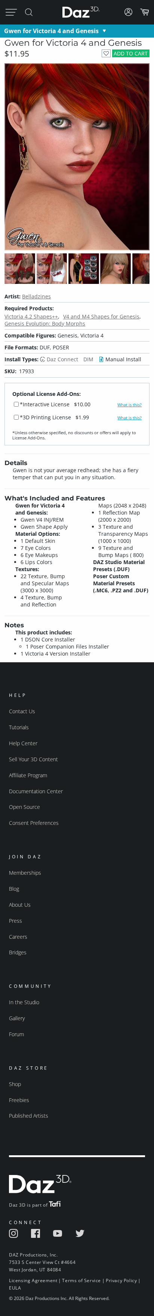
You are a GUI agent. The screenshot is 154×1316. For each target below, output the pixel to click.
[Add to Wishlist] (106, 53)
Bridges (18, 952)
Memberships (25, 872)
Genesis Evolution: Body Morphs (44, 323)
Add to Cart (131, 53)
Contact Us (22, 711)
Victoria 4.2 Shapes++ (31, 316)
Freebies (19, 1100)
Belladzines (36, 296)
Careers (18, 936)
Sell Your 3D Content (33, 759)
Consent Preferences (34, 822)
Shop (15, 1084)
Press (15, 920)
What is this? (129, 404)
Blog (14, 888)
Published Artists (28, 1115)
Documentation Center (36, 791)
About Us (20, 904)
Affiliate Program (28, 775)
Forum (16, 1034)
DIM (88, 359)
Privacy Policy (121, 1280)
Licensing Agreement (33, 1280)
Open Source (24, 806)
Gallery (17, 1018)
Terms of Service (81, 1280)
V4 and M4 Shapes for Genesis (101, 316)
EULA (15, 1288)
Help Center (23, 743)
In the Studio (24, 1002)
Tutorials (19, 727)
